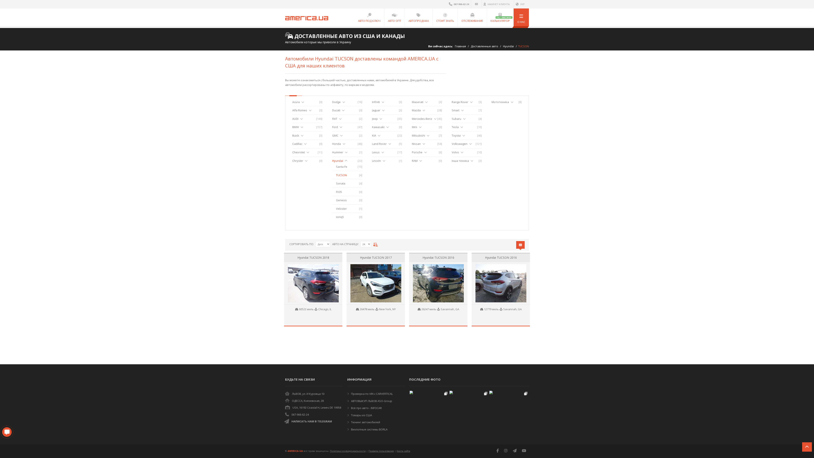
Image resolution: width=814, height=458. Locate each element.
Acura (296, 102)
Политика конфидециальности (348, 450)
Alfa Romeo (299, 110)
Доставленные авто (484, 46)
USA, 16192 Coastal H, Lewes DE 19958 (317, 407)
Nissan (416, 144)
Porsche (417, 152)
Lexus (376, 152)
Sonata (340, 183)
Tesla (455, 127)
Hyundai (508, 46)
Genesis (341, 200)
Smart (455, 110)
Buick (295, 135)
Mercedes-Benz (422, 119)
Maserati (417, 102)
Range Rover (460, 102)
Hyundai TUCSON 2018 (313, 258)
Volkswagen (459, 144)
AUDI (295, 119)
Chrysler (297, 161)
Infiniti (376, 102)
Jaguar (376, 110)
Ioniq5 (340, 217)
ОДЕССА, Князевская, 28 (308, 401)
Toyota (456, 135)
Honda (336, 144)
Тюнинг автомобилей (365, 422)
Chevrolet (298, 152)
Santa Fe (341, 167)
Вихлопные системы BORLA (368, 429)
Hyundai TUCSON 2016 (438, 258)
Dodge (336, 102)
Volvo (455, 152)
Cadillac (297, 144)
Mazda (416, 110)
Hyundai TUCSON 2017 (376, 258)
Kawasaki (378, 127)
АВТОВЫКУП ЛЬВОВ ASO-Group (371, 401)
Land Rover (379, 144)
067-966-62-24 (300, 414)
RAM (415, 161)
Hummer (337, 152)
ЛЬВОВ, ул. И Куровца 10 (308, 394)
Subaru (456, 119)
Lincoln (376, 161)
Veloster (341, 209)
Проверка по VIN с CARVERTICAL (371, 394)
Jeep (375, 119)
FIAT (334, 119)
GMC (335, 135)
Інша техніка (460, 161)
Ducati (336, 110)
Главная (460, 46)
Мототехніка (500, 102)
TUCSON (341, 175)
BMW (295, 127)
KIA (374, 135)
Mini (414, 127)
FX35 (339, 192)
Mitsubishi (418, 135)
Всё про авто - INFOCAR (366, 408)
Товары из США (361, 415)
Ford (335, 127)
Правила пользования (381, 450)
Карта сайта (403, 450)
